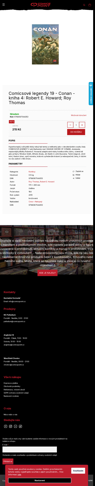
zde (19, 474)
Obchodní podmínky (12, 386)
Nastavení (40, 480)
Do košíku (76, 132)
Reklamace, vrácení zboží (14, 390)
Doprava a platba (11, 383)
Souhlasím (78, 470)
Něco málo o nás (10, 414)
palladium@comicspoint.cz (14, 321)
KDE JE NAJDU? (47, 273)
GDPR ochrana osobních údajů (16, 393)
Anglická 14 (9, 335)
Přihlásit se (8, 461)
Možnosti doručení (78, 115)
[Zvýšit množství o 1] (82, 125)
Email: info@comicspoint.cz (15, 301)
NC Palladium (10, 315)
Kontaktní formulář (12, 298)
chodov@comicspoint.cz (14, 365)
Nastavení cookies (11, 396)
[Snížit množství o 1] (70, 125)
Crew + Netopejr (35, 202)
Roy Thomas (34, 182)
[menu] (3, 4)
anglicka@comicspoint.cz (14, 345)
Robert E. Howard (47, 182)
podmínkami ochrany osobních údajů (42, 455)
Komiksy (32, 172)
